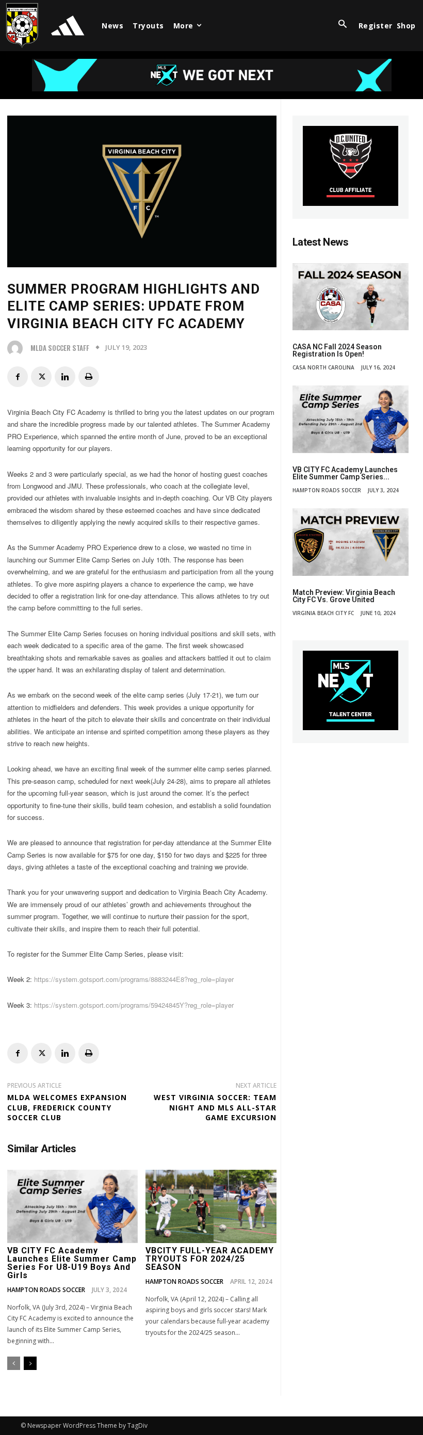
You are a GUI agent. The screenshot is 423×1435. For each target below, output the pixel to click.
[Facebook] (17, 376)
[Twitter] (41, 376)
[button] (342, 24)
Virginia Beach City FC (323, 613)
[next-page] (30, 1363)
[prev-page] (13, 1363)
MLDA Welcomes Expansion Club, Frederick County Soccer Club (67, 1107)
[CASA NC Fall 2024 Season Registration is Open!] (350, 297)
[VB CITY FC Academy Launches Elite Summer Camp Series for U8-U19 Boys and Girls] (72, 1206)
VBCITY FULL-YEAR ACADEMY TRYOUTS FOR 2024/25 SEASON (209, 1259)
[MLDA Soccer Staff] (17, 348)
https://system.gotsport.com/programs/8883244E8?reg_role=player (134, 979)
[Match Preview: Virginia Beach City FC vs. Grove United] (350, 542)
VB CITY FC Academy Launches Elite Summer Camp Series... (345, 473)
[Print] (88, 376)
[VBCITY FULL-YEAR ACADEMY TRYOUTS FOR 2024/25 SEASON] (210, 1206)
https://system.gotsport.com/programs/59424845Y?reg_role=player (134, 1005)
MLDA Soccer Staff (59, 348)
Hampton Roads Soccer (46, 1290)
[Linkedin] (65, 376)
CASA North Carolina (323, 367)
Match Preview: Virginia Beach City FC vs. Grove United (343, 596)
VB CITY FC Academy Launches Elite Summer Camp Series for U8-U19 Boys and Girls (72, 1263)
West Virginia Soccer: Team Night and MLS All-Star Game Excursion (215, 1107)
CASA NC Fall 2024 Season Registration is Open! (337, 350)
